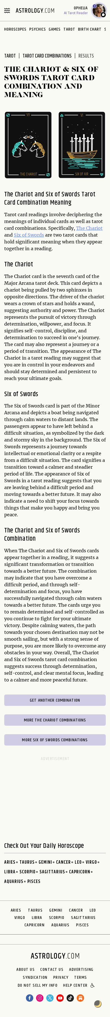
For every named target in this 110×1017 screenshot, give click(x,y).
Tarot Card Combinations (47, 56)
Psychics (37, 29)
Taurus (27, 862)
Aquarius (13, 881)
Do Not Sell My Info (38, 986)
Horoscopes (15, 29)
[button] (93, 986)
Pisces (34, 881)
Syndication (35, 977)
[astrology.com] (35, 10)
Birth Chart (90, 29)
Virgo (91, 862)
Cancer (63, 862)
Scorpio (27, 872)
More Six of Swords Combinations (55, 740)
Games (55, 29)
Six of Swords (29, 235)
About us (25, 969)
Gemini (45, 862)
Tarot (69, 29)
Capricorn (79, 872)
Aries (10, 862)
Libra (10, 872)
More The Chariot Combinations (55, 720)
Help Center (75, 986)
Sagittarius (52, 872)
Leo (78, 862)
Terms (80, 977)
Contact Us (51, 969)
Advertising (81, 969)
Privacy (61, 977)
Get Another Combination (55, 700)
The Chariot (89, 228)
